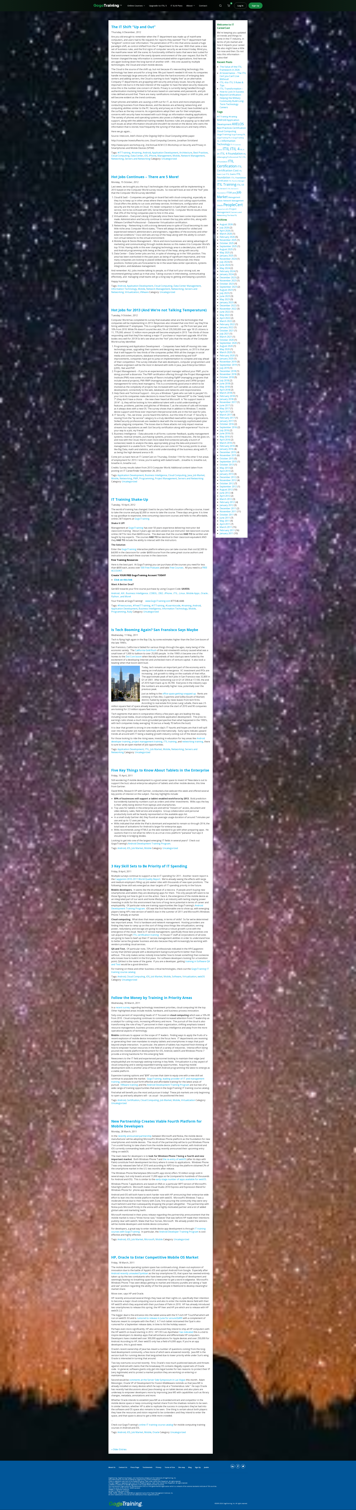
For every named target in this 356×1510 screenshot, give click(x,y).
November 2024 (228, 258)
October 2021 (227, 330)
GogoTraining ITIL (238, 134)
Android (147, 152)
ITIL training (170, 741)
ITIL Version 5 (222, 188)
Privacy (158, 1467)
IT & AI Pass (176, 6)
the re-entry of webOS (175, 1159)
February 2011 (227, 530)
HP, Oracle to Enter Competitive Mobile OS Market (154, 1257)
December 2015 (228, 452)
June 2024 (225, 264)
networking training (192, 741)
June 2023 (225, 296)
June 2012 (225, 492)
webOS (201, 976)
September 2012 (228, 486)
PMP (135, 478)
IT (231, 144)
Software (176, 976)
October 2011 (227, 514)
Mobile (176, 155)
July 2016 (224, 430)
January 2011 (226, 533)
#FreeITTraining (141, 605)
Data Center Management (187, 285)
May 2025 (225, 252)
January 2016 (226, 449)
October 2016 (227, 424)
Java (189, 475)
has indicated (186, 1332)
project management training (147, 741)
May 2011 (225, 520)
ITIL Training (226, 184)
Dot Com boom (134, 656)
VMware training (129, 1084)
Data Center (137, 155)
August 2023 (226, 289)
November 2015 (228, 455)
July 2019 (224, 367)
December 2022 (228, 305)
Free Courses (176, 567)
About (189, 6)
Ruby (129, 611)
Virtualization (132, 292)
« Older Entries (119, 1449)
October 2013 (227, 464)
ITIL (147, 749)
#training (137, 152)
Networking (117, 158)
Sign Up (255, 5)
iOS (146, 155)
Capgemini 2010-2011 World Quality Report (137, 879)
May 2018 (225, 386)
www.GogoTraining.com (157, 600)
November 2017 (228, 402)
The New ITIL (232, 215)
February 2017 (227, 417)
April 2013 (225, 470)
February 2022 (227, 324)
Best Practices (200, 152)
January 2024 (226, 274)
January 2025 (226, 255)
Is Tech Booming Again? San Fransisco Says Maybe (154, 629)
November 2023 (228, 280)
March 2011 (226, 527)
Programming (146, 478)
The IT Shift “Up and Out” (133, 26)
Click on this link (123, 579)
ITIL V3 (240, 184)
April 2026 (225, 230)
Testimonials (147, 1467)
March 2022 (226, 321)
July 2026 (224, 227)
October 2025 (227, 243)
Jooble (206, 1467)
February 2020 (227, 355)
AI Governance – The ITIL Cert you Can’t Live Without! (233, 76)
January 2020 (226, 358)
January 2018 (226, 399)
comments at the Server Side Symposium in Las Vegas (157, 1379)
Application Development (165, 152)
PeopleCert (233, 204)
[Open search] (220, 6)
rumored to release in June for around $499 (159, 1318)
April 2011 (225, 524)
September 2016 (228, 427)
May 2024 (225, 268)
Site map (181, 1467)
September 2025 (228, 246)
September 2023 (228, 286)
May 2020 (225, 349)
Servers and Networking (137, 158)
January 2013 (226, 474)
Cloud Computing (120, 155)
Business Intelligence (156, 475)
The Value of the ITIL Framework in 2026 (231, 68)
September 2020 (228, 343)
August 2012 (226, 489)
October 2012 (227, 483)
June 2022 (225, 311)
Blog (190, 1467)
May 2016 (225, 436)
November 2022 (228, 308)
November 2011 (228, 511)
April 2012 (225, 495)
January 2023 (226, 302)
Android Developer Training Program (178, 1231)
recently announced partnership (135, 1135)
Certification (133, 1100)
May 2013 (225, 467)
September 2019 (228, 364)
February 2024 (227, 271)
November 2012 (228, 480)
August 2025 (226, 249)
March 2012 (226, 499)
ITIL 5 (240, 157)
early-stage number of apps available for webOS (181, 1179)
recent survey (123, 1007)
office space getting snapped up (179, 693)
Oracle (156, 1432)
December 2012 (228, 477)
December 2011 (228, 508)
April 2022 (225, 318)
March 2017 (226, 414)
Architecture (185, 152)
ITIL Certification (227, 163)
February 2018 (227, 396)
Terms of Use (170, 1467)
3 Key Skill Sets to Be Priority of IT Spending (149, 866)
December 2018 (228, 371)
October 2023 (227, 283)
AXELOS (238, 124)
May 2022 (225, 314)
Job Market (199, 475)
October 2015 (227, 458)
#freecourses (125, 605)
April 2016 (225, 439)
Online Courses (135, 6)
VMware (144, 292)
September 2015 (228, 461)
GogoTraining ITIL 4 (224, 138)
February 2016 (227, 445)
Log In (240, 5)
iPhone (152, 155)
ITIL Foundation (229, 175)
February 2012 (227, 502)
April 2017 (225, 411)
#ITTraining (124, 152)
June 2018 (225, 383)
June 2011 (225, 517)
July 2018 (224, 380)
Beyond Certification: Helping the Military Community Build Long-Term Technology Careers (232, 101)
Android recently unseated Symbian (129, 1273)
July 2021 (224, 333)
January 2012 (226, 505)
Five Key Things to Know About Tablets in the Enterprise (160, 770)
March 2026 (226, 233)
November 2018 (228, 374)
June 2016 (225, 433)
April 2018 (225, 389)
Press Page (135, 1467)
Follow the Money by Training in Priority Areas (151, 997)
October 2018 (227, 377)
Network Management (193, 155)
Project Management (166, 478)
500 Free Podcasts (150, 567)
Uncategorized (169, 158)
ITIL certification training (146, 934)
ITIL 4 (234, 148)
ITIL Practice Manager (237, 181)
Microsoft (149, 1239)
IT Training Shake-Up (129, 499)
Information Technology (124, 288)
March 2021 (226, 336)
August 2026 (226, 224)
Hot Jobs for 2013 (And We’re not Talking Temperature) (159, 310)
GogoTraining (142, 518)
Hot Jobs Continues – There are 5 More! (145, 176)
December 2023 (228, 277)
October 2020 (227, 339)
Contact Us (123, 1467)
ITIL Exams (231, 174)
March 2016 (226, 442)
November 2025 (228, 240)
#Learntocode (172, 605)
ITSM (229, 192)
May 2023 (225, 299)
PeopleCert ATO (223, 209)
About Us (111, 1467)
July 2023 (224, 293)
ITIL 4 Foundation (231, 153)
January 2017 (226, 421)
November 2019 (228, 361)
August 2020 (226, 346)
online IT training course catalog (156, 1424)
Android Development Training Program (149, 843)
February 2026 (227, 236)
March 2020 (226, 352)
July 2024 (224, 261)
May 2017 (225, 408)
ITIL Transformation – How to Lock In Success (232, 90)
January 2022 (226, 327)
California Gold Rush (145, 650)
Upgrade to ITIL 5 (158, 6)
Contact (203, 6)
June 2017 (225, 405)
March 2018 (226, 392)
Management (164, 155)
